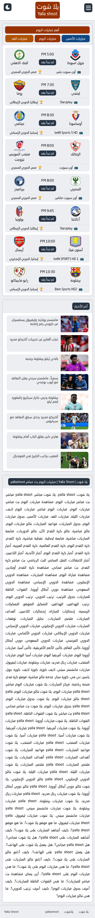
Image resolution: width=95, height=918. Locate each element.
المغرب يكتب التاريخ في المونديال (35, 455)
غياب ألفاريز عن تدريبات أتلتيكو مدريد (34, 339)
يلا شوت (84, 911)
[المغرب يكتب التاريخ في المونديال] (74, 460)
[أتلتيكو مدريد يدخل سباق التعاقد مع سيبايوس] (74, 421)
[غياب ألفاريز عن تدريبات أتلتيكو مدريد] (74, 343)
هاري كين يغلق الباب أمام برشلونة (35, 436)
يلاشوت (68, 911)
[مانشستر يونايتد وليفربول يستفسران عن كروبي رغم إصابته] (74, 324)
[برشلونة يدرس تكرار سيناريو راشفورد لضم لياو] (74, 401)
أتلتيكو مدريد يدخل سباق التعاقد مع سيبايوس (34, 419)
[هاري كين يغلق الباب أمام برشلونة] (74, 440)
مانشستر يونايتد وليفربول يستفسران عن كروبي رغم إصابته (35, 321)
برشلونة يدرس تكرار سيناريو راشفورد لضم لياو (35, 399)
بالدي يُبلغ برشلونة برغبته (41, 358)
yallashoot (52, 911)
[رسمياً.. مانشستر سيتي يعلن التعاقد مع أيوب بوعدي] (74, 382)
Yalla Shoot (11, 911)
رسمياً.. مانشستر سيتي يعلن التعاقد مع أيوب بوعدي (34, 380)
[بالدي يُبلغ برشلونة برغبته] (74, 363)
